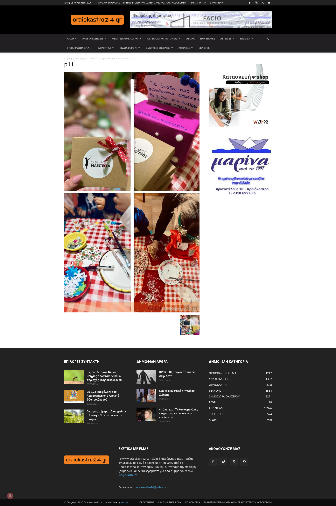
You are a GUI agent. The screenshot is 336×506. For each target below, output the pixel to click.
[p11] (132, 311)
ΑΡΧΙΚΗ (71, 38)
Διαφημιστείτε (127, 475)
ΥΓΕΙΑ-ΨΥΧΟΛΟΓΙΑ (78, 48)
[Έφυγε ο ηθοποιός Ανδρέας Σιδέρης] (146, 395)
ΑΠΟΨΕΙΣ (184, 48)
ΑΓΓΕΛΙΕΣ (225, 38)
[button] (267, 39)
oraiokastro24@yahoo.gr (152, 487)
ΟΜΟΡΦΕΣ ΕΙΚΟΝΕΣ (157, 48)
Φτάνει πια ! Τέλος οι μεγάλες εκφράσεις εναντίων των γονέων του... (178, 413)
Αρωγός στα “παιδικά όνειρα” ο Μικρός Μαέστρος (102, 58)
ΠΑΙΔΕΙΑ (245, 38)
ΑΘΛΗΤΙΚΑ (104, 48)
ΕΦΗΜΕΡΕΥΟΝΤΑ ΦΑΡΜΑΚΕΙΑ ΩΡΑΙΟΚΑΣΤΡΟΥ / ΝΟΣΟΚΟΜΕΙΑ (154, 2)
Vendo (124, 502)
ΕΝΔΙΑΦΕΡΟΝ (128, 48)
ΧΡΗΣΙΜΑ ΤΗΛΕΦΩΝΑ (109, 2)
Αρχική (68, 58)
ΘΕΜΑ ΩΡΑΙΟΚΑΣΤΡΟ (125, 38)
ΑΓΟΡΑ (190, 38)
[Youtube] (269, 2)
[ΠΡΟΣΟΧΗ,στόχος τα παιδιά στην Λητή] (146, 377)
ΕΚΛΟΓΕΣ (204, 48)
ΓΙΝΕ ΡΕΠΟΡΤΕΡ (198, 2)
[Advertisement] (238, 240)
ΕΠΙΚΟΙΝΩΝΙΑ (216, 2)
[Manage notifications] (10, 496)
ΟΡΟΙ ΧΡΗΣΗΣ (146, 502)
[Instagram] (256, 2)
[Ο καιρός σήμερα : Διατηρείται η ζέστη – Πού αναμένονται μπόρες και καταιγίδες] (74, 416)
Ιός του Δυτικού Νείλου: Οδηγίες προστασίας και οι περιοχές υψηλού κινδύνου (104, 376)
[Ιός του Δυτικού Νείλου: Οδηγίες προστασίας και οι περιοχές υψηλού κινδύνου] (74, 377)
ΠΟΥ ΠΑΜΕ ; (207, 38)
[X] (262, 2)
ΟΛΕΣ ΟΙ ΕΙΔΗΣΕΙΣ (92, 38)
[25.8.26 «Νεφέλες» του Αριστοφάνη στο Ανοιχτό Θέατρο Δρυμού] (74, 396)
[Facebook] (250, 2)
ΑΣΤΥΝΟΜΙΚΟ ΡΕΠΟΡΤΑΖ (162, 38)
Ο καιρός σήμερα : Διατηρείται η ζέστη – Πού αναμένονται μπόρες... (106, 415)
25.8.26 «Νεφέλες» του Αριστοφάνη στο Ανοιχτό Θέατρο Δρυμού (103, 395)
